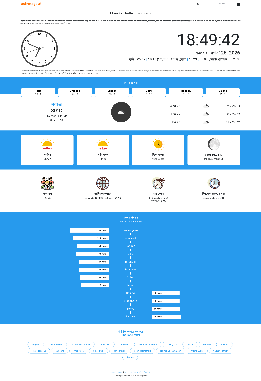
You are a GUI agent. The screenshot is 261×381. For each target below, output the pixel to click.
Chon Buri (124, 344)
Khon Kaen (79, 351)
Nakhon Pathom (220, 351)
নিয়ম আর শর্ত (136, 372)
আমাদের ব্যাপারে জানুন (117, 372)
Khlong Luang (197, 351)
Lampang (59, 351)
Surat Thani (98, 351)
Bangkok (36, 344)
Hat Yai (190, 344)
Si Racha (224, 344)
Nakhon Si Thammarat (170, 351)
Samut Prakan (55, 344)
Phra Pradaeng (39, 351)
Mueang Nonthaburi (81, 344)
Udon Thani (105, 344)
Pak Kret (207, 344)
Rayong (130, 357)
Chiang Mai (172, 344)
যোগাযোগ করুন (128, 372)
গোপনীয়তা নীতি (146, 372)
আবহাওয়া (56, 104)
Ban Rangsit (119, 351)
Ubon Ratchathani (142, 351)
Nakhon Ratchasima (147, 344)
